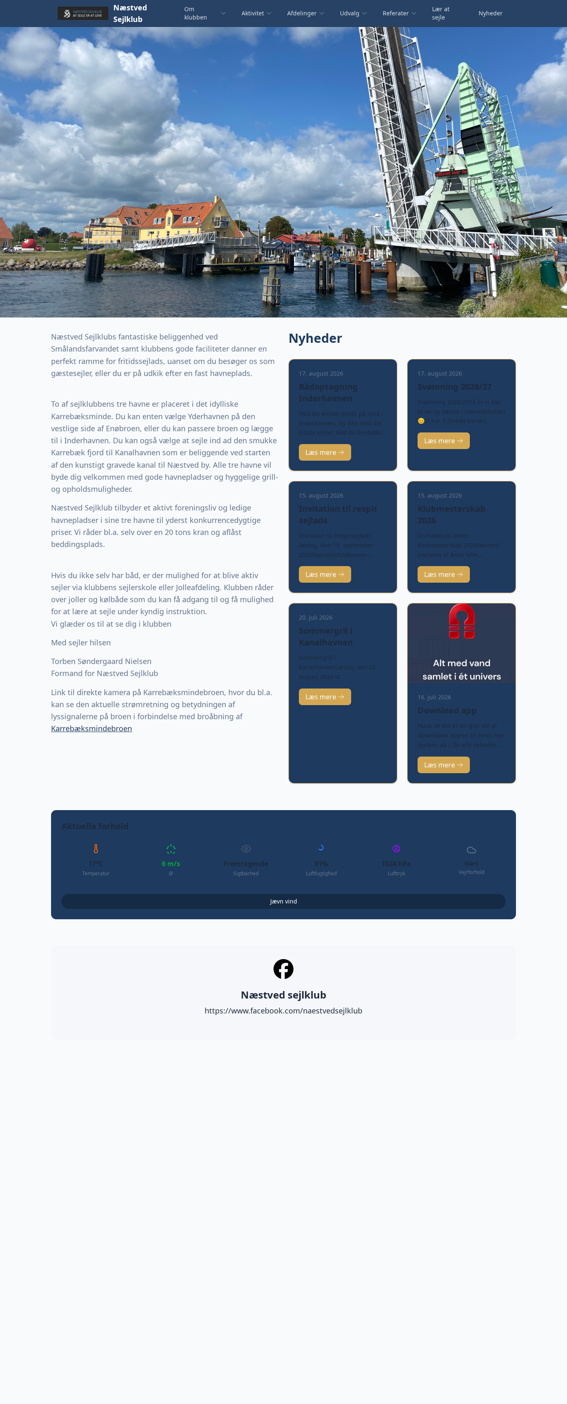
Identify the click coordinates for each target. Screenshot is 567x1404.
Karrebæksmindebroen (91, 728)
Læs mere (320, 452)
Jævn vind (283, 901)
